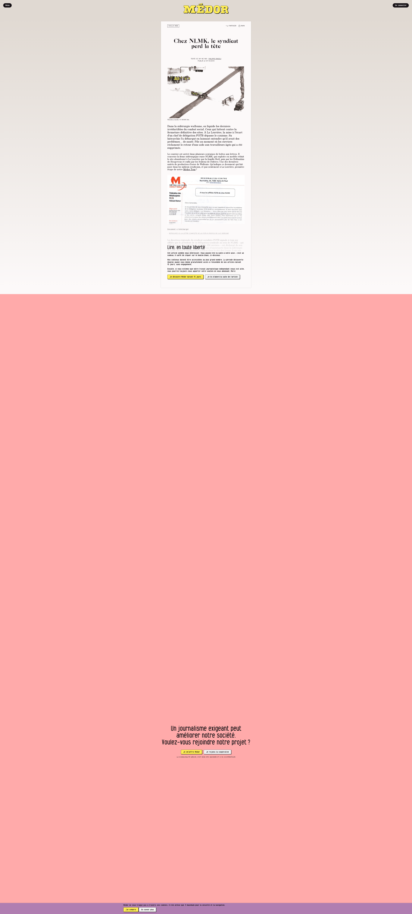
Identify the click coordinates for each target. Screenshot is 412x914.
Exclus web (173, 26)
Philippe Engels (215, 59)
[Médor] (206, 8)
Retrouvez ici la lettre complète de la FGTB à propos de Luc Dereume (199, 233)
